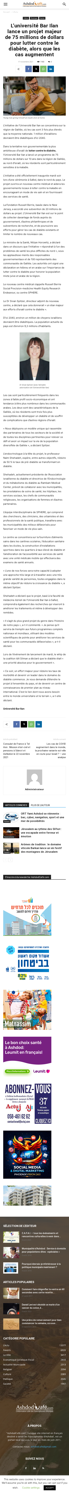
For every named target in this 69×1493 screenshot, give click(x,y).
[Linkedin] (50, 69)
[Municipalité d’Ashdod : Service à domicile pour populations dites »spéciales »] (11, 1252)
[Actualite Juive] (27, 1122)
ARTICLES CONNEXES (16, 805)
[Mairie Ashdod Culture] (27, 1028)
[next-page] (10, 860)
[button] (5, 4)
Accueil (6, 12)
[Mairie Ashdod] (27, 981)
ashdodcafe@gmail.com (43, 1446)
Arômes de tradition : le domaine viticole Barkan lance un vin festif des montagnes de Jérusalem (41, 848)
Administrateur (34, 789)
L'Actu (15, 12)
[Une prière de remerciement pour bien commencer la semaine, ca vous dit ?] (11, 1324)
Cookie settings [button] (31, 1487)
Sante (42, 18)
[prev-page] (5, 860)
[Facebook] (28, 69)
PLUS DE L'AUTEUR (40, 805)
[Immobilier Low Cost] (27, 1204)
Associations (9, 837)
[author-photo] (34, 784)
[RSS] (43, 1468)
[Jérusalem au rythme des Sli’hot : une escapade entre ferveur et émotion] (11, 832)
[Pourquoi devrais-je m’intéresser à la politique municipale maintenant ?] (10, 1268)
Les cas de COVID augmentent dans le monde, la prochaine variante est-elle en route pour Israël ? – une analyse (50, 750)
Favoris (7, 821)
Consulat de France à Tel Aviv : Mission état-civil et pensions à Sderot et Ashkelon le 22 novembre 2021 (16, 750)
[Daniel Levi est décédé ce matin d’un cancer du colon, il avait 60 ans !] (11, 1308)
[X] (36, 69)
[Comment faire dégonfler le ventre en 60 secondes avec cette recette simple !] (11, 1293)
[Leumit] (27, 1075)
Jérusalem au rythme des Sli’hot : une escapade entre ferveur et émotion (41, 832)
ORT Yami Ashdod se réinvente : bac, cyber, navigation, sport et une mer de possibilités (42, 817)
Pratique (34, 18)
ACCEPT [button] (50, 1487)
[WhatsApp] (43, 69)
